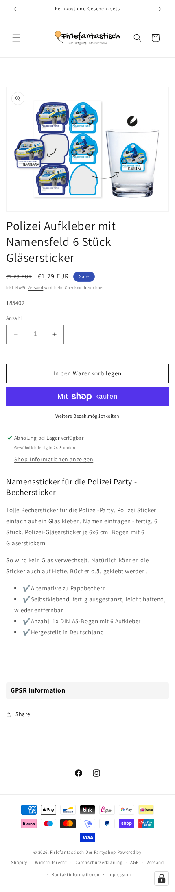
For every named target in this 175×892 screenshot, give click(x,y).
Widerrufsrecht (51, 862)
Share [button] (23, 714)
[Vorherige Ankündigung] (15, 9)
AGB (134, 862)
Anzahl (14, 318)
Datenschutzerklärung (98, 862)
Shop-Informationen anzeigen (53, 459)
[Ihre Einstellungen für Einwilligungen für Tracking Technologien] (161, 878)
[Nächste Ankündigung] (160, 9)
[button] (16, 38)
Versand (35, 287)
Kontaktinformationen (76, 874)
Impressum (119, 874)
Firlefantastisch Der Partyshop (83, 852)
